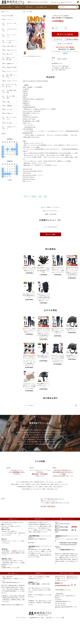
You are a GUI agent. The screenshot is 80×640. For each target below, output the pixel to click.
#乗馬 (40, 196)
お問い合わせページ (71, 576)
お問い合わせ (29, 7)
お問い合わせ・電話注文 (61, 2)
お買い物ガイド (50, 617)
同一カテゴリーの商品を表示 (60, 66)
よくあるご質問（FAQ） (41, 7)
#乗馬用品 (33, 196)
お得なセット (18, 7)
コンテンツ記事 (60, 617)
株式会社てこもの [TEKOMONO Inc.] (65, 595)
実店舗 (61, 589)
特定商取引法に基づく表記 (36, 617)
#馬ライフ (26, 196)
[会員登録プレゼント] (57, 63)
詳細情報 (65, 53)
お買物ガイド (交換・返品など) (61, 68)
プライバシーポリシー (21, 617)
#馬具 (45, 196)
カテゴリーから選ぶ (6, 7)
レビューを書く (51, 234)
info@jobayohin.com (62, 585)
